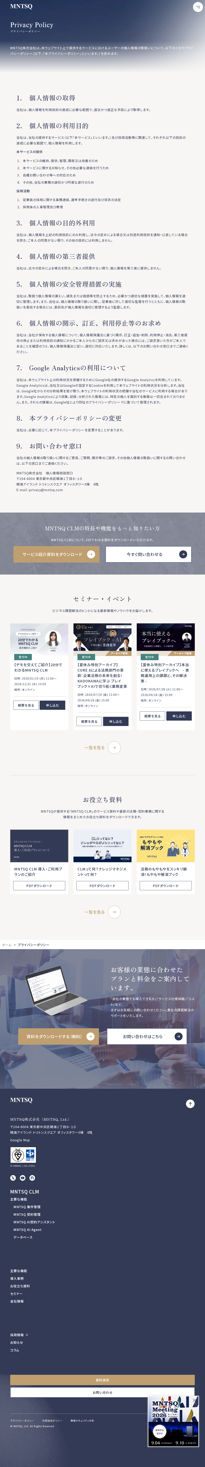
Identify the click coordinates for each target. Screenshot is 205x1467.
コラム (14, 1350)
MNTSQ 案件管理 (27, 1206)
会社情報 (17, 1301)
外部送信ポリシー (52, 1420)
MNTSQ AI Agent (27, 1229)
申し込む (52, 705)
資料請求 (102, 1380)
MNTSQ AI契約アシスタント (34, 1222)
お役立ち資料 (20, 1286)
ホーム (7, 944)
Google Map (20, 1140)
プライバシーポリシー (104, 402)
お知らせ (16, 1342)
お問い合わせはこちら (143, 1036)
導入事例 (17, 1278)
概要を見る (26, 705)
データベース (23, 1237)
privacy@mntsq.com (46, 489)
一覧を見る (94, 747)
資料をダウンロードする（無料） (54, 1036)
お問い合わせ (103, 1392)
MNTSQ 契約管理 (27, 1214)
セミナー (16, 1293)
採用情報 (17, 1334)
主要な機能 (18, 1199)
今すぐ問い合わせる (144, 554)
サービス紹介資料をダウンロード (52, 554)
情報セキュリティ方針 (82, 1420)
